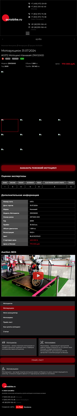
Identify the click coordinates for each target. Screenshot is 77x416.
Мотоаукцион (8, 308)
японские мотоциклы (15, 393)
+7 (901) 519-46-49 (8, 397)
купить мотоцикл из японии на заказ (34, 393)
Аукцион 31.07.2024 (35, 45)
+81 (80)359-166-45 (9, 402)
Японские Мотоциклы (9, 45)
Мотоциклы (7, 303)
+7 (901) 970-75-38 (8, 400)
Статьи (6, 331)
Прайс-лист (7, 322)
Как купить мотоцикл (11, 327)
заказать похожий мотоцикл (38, 168)
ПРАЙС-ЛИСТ (38, 360)
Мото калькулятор (10, 313)
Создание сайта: (8, 407)
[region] (38, 182)
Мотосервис (8, 317)
